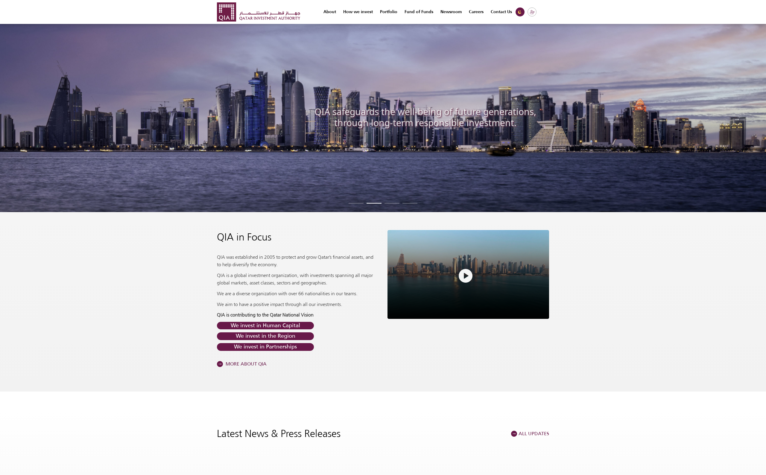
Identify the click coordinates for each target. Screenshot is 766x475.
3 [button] (391, 203)
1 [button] (356, 203)
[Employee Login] (532, 11)
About (329, 12)
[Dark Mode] (520, 11)
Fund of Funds (419, 12)
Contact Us (501, 12)
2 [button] (374, 203)
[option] (383, 117)
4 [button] (409, 203)
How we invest (358, 12)
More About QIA (245, 364)
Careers (476, 12)
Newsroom (451, 12)
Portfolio (388, 12)
